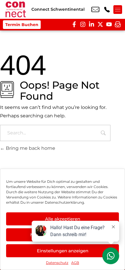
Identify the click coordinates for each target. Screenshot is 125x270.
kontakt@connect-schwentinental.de (95, 9)
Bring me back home (30, 148)
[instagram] (82, 24)
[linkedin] (91, 24)
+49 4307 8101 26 (107, 9)
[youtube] (109, 24)
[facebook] (74, 24)
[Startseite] (15, 9)
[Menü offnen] (117, 9)
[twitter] (100, 24)
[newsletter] (117, 24)
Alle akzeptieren (62, 219)
